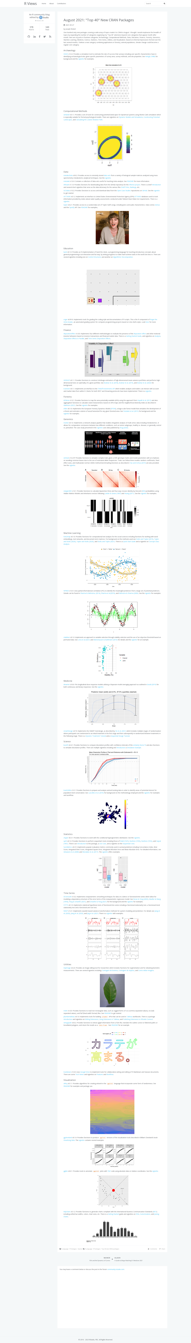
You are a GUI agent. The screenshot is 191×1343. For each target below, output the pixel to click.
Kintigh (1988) (150, 56)
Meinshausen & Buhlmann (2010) (105, 640)
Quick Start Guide (129, 541)
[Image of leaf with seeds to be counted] (112, 990)
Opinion (80, 1249)
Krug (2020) (124, 428)
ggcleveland (68, 1137)
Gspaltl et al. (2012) (144, 400)
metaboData (68, 175)
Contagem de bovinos (110, 970)
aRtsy (66, 1083)
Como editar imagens (146, 970)
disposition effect (140, 334)
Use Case (102, 844)
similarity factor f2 (139, 745)
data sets (107, 175)
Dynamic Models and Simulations (131, 117)
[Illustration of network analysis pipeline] (112, 442)
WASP (66, 911)
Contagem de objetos (126, 970)
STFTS (66, 905)
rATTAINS (67, 196)
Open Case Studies (124, 190)
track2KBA (67, 790)
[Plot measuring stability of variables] (112, 660)
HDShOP (67, 380)
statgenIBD (68, 491)
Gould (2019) (151, 684)
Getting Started (113, 1214)
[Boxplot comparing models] (112, 872)
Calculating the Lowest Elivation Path (89, 120)
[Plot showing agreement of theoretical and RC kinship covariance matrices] (112, 478)
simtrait (66, 458)
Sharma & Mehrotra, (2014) (90, 593)
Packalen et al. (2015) (131, 411)
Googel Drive (85, 1072)
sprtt (65, 841)
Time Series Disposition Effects (99, 338)
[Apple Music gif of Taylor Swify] (112, 227)
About (51, 3)
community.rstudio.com (115, 1269)
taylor (66, 205)
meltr (65, 1011)
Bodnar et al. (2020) (144, 383)
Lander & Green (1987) (113, 493)
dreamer (67, 684)
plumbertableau (69, 1017)
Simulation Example (134, 748)
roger (65, 319)
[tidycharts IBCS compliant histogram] (112, 1231)
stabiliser (67, 637)
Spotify (71, 207)
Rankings (133, 187)
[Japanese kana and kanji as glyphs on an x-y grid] (112, 1048)
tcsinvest (67, 389)
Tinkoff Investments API (106, 389)
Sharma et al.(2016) (108, 593)
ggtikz (66, 1171)
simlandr (67, 115)
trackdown (67, 1072)
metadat (67, 181)
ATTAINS (138, 196)
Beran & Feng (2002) (140, 899)
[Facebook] (39, 36)
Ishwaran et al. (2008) (71, 852)
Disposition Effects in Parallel (74, 338)
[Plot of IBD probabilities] (112, 513)
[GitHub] (29, 36)
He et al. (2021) (120, 731)
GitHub (144, 190)
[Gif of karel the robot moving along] (112, 288)
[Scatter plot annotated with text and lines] (112, 1191)
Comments (153, 1249)
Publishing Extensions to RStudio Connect (138, 1019)
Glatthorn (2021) (69, 405)
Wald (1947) (124, 841)
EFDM (113, 409)
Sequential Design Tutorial (120, 736)
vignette (81, 59)
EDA (137, 1214)
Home (44, 3)
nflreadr (66, 185)
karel (65, 252)
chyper (66, 838)
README (130, 181)
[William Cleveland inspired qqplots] (112, 1156)
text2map (67, 537)
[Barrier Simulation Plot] (112, 145)
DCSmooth (68, 897)
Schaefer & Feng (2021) (98, 902)
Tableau (129, 1017)
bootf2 (66, 745)
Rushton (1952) (146, 841)
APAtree (66, 400)
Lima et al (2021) (84, 640)
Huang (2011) (129, 493)
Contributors (61, 3)
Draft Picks (125, 187)
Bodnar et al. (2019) (126, 383)
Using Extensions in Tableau (109, 1019)
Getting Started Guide (133, 336)
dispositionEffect (69, 334)
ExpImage (67, 968)
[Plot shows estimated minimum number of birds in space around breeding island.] (112, 814)
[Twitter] (44, 36)
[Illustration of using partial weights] (112, 615)
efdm (65, 409)
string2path (68, 1023)
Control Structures (94, 257)
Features (100, 1074)
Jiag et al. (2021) (93, 913)
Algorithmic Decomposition (123, 257)
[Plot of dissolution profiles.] (112, 769)
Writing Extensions (91, 1019)
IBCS (155, 1212)
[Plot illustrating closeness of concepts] (112, 567)
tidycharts (67, 1212)
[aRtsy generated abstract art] (112, 1112)
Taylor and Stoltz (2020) (85, 541)
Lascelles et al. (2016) (96, 793)
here (147, 322)
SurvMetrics (68, 847)
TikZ (109, 1171)
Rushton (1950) (135, 841)
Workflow (110, 1074)
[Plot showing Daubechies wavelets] (112, 938)
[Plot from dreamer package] (112, 709)
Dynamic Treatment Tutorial (96, 736)
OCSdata (67, 190)
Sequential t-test (128, 844)
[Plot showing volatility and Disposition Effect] (112, 359)
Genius (157, 205)
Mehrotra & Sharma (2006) (128, 593)
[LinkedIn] (34, 36)
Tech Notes (79, 1074)
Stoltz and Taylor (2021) (106, 541)
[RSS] (50, 36)
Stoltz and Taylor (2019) (144, 539)
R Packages (73, 1249)
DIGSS (66, 54)
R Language (65, 1249)
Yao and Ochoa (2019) (138, 463)
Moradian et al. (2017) (90, 852)
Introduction (156, 185)
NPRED (66, 591)
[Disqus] (112, 1298)
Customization (145, 1214)
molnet (66, 423)
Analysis (157, 336)
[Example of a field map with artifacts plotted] (112, 85)
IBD (143, 491)
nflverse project (134, 185)
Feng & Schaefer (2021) (77, 902)
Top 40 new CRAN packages (110, 1249)
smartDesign (68, 731)
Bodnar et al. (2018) (111, 383)
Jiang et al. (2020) (77, 913)
